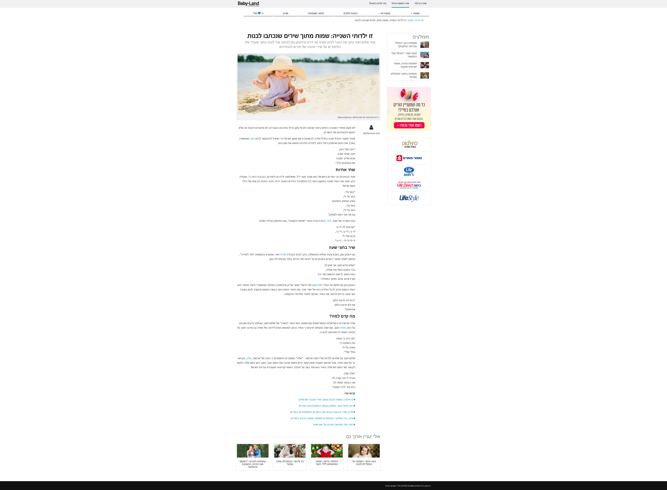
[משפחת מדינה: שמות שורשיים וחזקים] (424, 65)
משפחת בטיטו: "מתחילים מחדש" (404, 75)
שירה (283, 254)
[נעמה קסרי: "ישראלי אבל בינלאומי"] (424, 54)
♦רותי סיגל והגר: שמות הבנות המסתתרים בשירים (327, 405)
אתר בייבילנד (420, 3)
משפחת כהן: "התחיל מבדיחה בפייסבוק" (406, 45)
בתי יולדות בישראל (377, 3)
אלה (249, 358)
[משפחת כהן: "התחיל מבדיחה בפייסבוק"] (424, 44)
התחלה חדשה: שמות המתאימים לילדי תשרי (327, 463)
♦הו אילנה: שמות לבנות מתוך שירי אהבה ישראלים (327, 399)
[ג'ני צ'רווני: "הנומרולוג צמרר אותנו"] (290, 450)
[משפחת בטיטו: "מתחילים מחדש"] (424, 75)
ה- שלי (258, 13)
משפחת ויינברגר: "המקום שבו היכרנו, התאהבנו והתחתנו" (253, 464)
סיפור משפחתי (316, 13)
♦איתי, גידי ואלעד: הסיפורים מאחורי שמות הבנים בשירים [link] (323, 418)
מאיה (343, 327)
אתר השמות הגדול (400, 3)
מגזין (285, 13)
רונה (252, 138)
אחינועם (317, 285)
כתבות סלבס (350, 13)
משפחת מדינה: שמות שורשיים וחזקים (405, 65)
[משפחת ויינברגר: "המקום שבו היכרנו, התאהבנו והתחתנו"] (253, 450)
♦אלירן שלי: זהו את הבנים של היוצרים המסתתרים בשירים (322, 412)
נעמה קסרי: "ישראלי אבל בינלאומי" (404, 55)
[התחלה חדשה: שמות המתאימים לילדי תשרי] (327, 450)
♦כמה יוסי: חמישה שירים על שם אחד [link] (334, 424)
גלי (250, 176)
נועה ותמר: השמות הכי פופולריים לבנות (364, 463)
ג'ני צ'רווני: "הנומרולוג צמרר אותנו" (290, 463)
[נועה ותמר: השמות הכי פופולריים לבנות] (364, 450)
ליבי (329, 220)
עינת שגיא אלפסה (371, 133)
